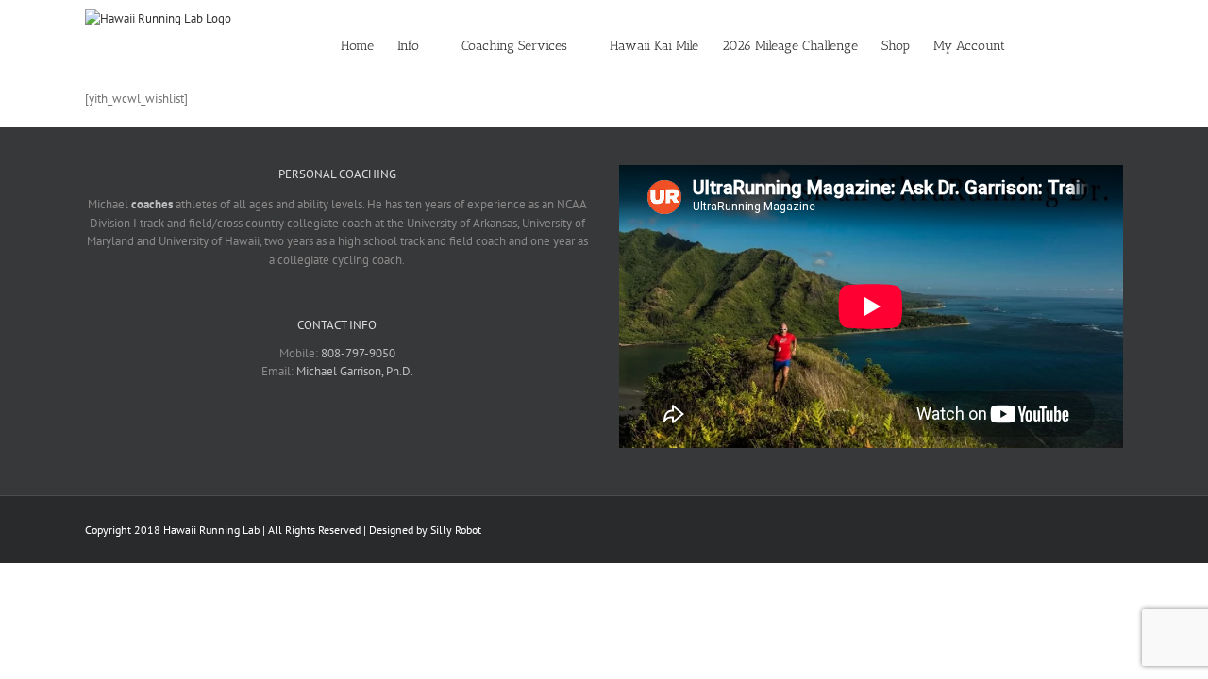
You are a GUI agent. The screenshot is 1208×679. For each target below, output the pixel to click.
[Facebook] (300, 436)
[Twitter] (324, 436)
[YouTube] (373, 436)
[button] (1094, 45)
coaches (152, 204)
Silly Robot (455, 529)
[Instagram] (349, 436)
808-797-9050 (358, 353)
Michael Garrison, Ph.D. (354, 371)
